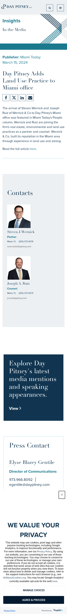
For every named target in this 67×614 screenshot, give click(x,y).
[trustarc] (58, 610)
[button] (62, 495)
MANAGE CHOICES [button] (34, 590)
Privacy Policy (44, 551)
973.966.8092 (21, 479)
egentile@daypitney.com (29, 484)
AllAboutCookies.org (14, 577)
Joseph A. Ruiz (18, 284)
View (15, 408)
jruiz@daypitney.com (17, 298)
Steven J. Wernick (21, 232)
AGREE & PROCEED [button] (33, 600)
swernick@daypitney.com (19, 246)
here (33, 148)
